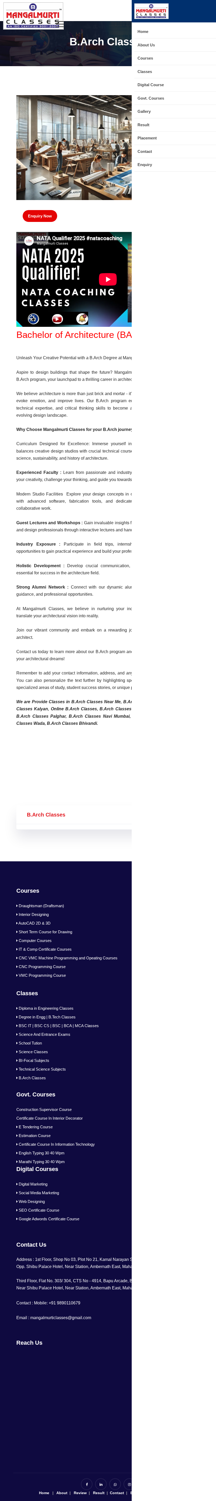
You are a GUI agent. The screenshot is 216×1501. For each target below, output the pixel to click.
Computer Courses (35, 940)
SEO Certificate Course (38, 1210)
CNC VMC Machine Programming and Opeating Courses (67, 958)
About (61, 1493)
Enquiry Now (40, 216)
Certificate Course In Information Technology (56, 1144)
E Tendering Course (35, 1127)
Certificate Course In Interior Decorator (49, 1118)
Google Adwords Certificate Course (48, 1219)
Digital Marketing (32, 1184)
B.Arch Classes (32, 1078)
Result (98, 1493)
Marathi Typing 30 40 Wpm (41, 1161)
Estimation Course (34, 1135)
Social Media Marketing (38, 1193)
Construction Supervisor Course (44, 1109)
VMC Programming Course (42, 975)
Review (80, 1493)
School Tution (30, 1043)
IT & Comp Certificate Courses (45, 949)
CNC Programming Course (42, 966)
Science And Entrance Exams (44, 1034)
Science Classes (33, 1052)
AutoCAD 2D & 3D (34, 923)
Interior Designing (33, 914)
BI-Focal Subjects (33, 1060)
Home (44, 1493)
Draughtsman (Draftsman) (41, 905)
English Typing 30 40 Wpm (41, 1153)
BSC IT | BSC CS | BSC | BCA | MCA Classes (58, 1025)
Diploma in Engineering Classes (45, 1008)
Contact (116, 1493)
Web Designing (31, 1201)
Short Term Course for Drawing (45, 932)
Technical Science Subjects (42, 1069)
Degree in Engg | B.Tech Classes (47, 1017)
